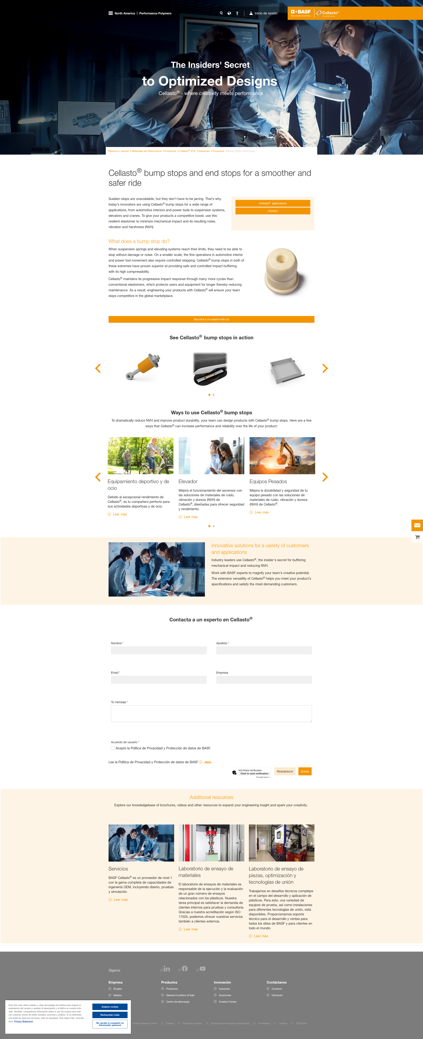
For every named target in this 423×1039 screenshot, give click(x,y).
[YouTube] (201, 970)
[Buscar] (221, 13)
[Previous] (98, 369)
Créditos (170, 1023)
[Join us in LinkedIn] (165, 970)
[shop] (417, 537)
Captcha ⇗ (263, 777)
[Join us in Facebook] (183, 970)
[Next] (325, 369)
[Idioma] (229, 13)
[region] (68, 1017)
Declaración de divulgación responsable (230, 1023)
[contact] (417, 525)
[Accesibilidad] (237, 13)
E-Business (301, 1023)
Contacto (283, 1023)
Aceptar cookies (110, 1006)
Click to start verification (254, 773)
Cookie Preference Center (145, 1023)
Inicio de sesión (266, 13)
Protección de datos (192, 1023)
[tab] (209, 395)
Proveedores (264, 1023)
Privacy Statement (23, 1021)
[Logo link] (301, 13)
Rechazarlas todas (109, 1015)
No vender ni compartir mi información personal (110, 1024)
